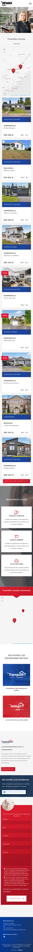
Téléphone (6, 844)
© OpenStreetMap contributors (25, 95)
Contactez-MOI (15, 898)
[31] (13, 73)
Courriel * (6, 835)
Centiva (19, 950)
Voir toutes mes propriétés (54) (16, 481)
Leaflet (12, 95)
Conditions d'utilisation (18, 946)
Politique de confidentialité (12, 889)
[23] (20, 69)
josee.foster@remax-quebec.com (9, 24)
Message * (6, 852)
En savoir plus (8, 769)
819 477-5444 (5, 22)
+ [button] (4, 49)
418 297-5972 (5, 21)
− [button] (4, 52)
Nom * (4, 827)
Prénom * (5, 819)
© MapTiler (16, 95)
